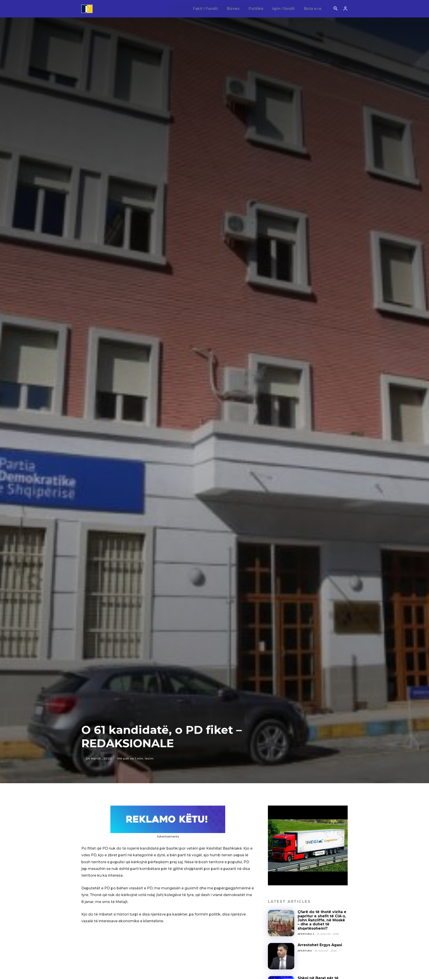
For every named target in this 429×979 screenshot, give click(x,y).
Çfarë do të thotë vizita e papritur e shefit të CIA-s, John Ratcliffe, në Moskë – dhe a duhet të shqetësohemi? (322, 920)
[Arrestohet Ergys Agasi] (281, 956)
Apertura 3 (306, 934)
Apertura (305, 950)
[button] (335, 9)
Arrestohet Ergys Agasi (320, 945)
